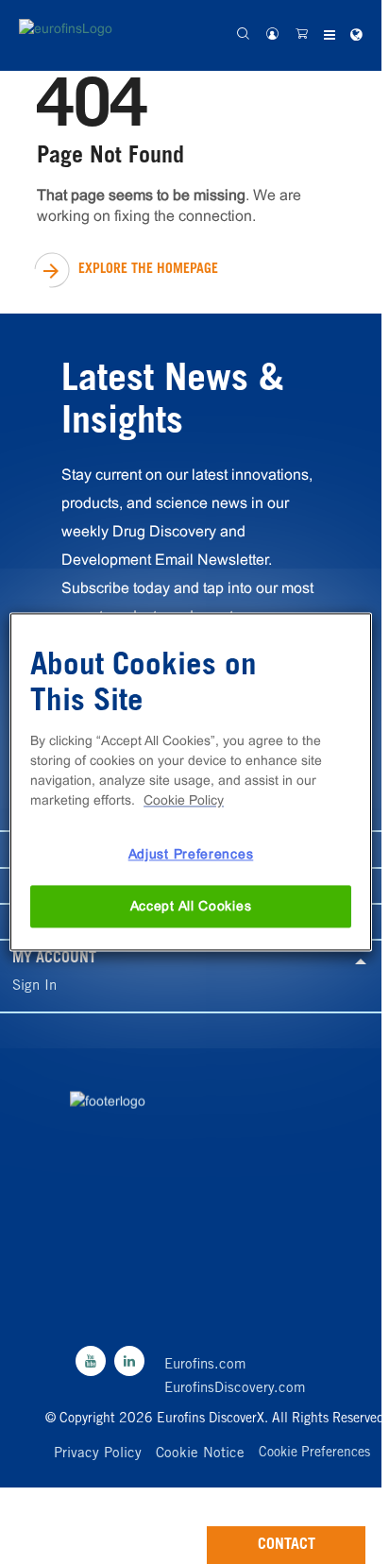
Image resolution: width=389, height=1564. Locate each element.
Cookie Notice (200, 1454)
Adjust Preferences (191, 853)
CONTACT (286, 1545)
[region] (190, 781)
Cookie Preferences (314, 1454)
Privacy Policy (98, 1454)
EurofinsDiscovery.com (235, 1389)
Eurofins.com (205, 1365)
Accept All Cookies (191, 905)
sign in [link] (34, 986)
